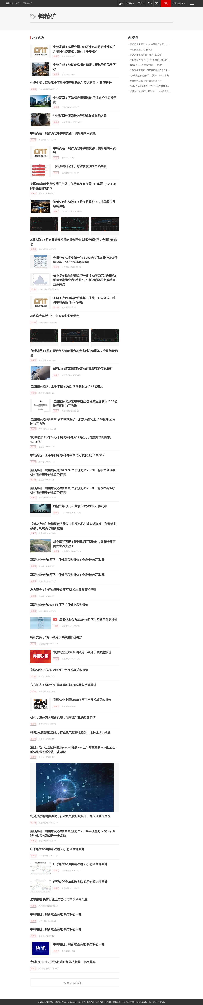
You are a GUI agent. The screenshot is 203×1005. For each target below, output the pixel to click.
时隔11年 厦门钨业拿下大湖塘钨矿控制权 (80, 506)
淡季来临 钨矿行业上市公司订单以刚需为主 (58, 899)
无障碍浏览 (27, 3)
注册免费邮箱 (178, 3)
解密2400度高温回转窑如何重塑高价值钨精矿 (83, 368)
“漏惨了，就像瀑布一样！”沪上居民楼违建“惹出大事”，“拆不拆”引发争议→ (151, 86)
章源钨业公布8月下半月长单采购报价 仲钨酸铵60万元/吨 (67, 559)
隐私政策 (116, 1002)
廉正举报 (152, 1002)
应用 (17, 3)
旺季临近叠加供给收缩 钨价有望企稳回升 (57, 849)
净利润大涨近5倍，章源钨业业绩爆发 (54, 315)
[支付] (149, 3)
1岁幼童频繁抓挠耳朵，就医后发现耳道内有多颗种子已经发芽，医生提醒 (151, 75)
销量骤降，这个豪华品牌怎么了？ (145, 81)
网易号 (56, 56)
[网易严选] (140, 3)
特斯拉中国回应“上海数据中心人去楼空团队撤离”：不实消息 (151, 91)
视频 (56, 626)
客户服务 (108, 1002)
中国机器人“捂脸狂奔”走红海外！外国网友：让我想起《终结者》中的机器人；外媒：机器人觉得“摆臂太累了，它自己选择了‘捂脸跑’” (151, 60)
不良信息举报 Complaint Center (134, 1002)
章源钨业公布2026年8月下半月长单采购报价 (59, 604)
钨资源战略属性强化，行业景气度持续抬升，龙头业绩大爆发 (70, 732)
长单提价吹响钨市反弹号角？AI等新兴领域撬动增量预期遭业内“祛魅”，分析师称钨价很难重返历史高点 (84, 280)
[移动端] (121, 3)
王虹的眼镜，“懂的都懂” (141, 50)
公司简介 (81, 1002)
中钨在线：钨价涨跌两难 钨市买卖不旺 (55, 914)
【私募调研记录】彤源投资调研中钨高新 (80, 166)
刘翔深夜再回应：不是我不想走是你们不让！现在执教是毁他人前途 (151, 70)
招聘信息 (99, 1002)
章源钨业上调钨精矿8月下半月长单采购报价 (82, 699)
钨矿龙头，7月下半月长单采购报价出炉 (56, 637)
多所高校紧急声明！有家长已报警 (145, 55)
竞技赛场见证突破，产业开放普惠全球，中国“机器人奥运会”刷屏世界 (151, 44)
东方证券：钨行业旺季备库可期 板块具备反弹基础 (63, 589)
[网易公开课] (130, 3)
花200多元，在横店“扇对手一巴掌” (146, 65)
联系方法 (90, 1002)
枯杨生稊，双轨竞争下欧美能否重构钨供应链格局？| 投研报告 (71, 82)
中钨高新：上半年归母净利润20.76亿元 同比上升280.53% (67, 455)
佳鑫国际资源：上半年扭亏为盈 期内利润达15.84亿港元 (66, 386)
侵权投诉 (161, 1002)
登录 (166, 3)
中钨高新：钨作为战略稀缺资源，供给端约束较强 (63, 133)
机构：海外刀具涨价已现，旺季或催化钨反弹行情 (63, 717)
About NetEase (70, 1002)
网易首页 (9, 3)
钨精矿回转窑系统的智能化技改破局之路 (80, 115)
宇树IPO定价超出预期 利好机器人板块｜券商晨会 (63, 962)
